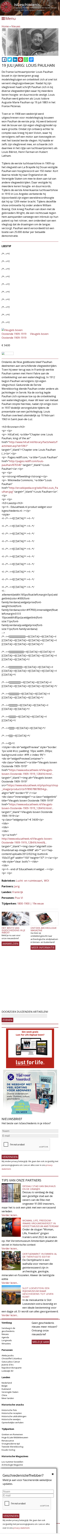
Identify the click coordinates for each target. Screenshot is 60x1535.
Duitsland (6, 1389)
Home (5, 26)
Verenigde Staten (10, 1392)
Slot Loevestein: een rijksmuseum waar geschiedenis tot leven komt (37, 1292)
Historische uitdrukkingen (14, 1416)
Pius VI (19, 898)
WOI (46, 880)
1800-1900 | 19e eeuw (30, 903)
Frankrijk (17, 892)
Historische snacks (13, 1404)
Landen (6, 1377)
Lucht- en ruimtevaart (29, 880)
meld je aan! (40, 1342)
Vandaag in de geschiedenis (8, 1330)
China (4, 1395)
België (5, 1385)
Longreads (7, 1340)
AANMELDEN (10, 943)
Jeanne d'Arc (8, 1364)
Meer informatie (43, 947)
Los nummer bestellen (12, 1461)
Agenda (5, 1337)
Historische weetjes (11, 1419)
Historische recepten (12, 1413)
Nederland (7, 1382)
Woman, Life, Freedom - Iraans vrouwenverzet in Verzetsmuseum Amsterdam (40, 1223)
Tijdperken (8, 1428)
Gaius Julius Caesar (11, 1361)
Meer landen (8, 1398)
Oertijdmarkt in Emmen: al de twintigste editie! (39, 1255)
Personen (7, 1349)
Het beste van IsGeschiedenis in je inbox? (13, 930)
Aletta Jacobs (8, 1355)
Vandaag (7, 1322)
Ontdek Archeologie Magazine (43, 929)
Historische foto (9, 1410)
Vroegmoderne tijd (11, 1443)
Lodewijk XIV (7, 1370)
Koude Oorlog (8, 1449)
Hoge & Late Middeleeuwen (15, 1437)
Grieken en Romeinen (12, 1434)
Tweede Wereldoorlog (12, 1446)
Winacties (6, 1343)
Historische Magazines (15, 1456)
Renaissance (8, 1440)
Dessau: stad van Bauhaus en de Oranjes (39, 1187)
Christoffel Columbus (12, 1358)
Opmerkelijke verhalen (13, 1422)
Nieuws (15, 26)
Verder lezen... (10, 1215)
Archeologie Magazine (12, 1464)
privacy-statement (21, 1528)
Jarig (17, 886)
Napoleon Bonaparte (12, 1367)
